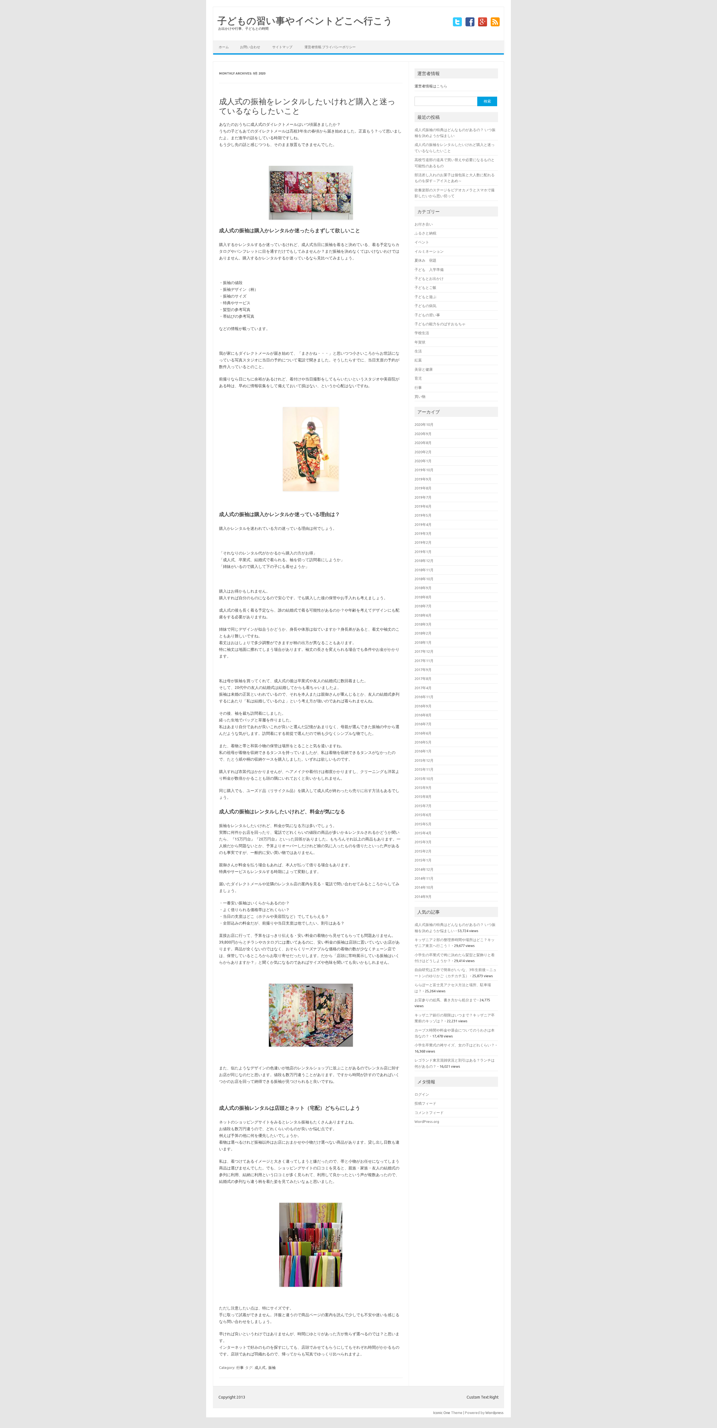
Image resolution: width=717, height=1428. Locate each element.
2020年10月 (424, 424)
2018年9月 (423, 588)
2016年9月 (423, 706)
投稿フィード (425, 1103)
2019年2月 (423, 542)
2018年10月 (424, 579)
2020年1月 (423, 461)
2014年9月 (423, 896)
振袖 (272, 1367)
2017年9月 (423, 670)
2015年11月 (424, 769)
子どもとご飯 (425, 287)
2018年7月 (423, 606)
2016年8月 (423, 715)
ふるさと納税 (425, 233)
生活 (418, 351)
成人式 (260, 1367)
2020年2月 (423, 452)
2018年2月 (423, 633)
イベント (422, 242)
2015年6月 (423, 815)
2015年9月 (423, 788)
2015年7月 (423, 806)
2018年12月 (424, 561)
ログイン (422, 1094)
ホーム (224, 47)
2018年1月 (423, 642)
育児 (418, 378)
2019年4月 (423, 524)
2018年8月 (423, 597)
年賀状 (420, 342)
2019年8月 (423, 488)
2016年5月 (423, 742)
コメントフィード (429, 1112)
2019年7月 (423, 497)
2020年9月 (423, 434)
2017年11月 (424, 661)
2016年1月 (423, 751)
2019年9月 (423, 479)
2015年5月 (423, 824)
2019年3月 (423, 533)
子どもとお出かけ (429, 278)
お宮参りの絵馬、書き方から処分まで (445, 1000)
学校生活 (422, 333)
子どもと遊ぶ (425, 297)
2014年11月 (424, 878)
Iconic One (441, 1413)
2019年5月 (423, 515)
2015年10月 (424, 779)
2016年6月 (423, 733)
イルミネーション (429, 251)
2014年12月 (424, 869)
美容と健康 (424, 369)
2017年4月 (423, 688)
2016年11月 (424, 697)
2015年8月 (423, 796)
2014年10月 (424, 887)
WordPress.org (427, 1121)
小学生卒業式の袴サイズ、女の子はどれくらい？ (455, 1045)
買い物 (420, 396)
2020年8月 (423, 443)
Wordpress (494, 1413)
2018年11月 (424, 570)
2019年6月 (423, 506)
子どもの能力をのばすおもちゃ (440, 324)
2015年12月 (424, 760)
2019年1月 (423, 552)
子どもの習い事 (427, 315)
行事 (240, 1367)
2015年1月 (423, 860)
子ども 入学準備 (429, 269)
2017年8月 (423, 679)
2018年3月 (423, 624)
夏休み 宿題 (425, 260)
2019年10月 (424, 470)
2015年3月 (423, 842)
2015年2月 (423, 851)
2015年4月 (423, 833)
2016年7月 (423, 724)
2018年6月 (423, 615)
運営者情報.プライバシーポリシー (330, 47)
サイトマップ (282, 47)
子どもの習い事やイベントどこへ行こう (305, 20)
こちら (441, 86)
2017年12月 (424, 651)
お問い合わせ (250, 47)
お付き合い (424, 224)
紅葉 (418, 360)
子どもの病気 (425, 306)
